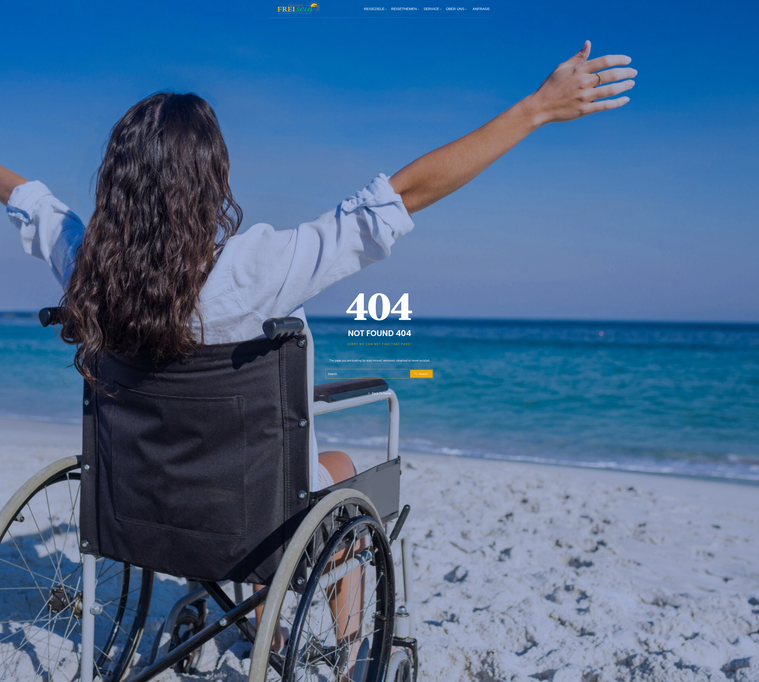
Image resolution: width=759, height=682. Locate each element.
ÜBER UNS (455, 9)
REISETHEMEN (404, 9)
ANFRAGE (481, 9)
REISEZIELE (374, 9)
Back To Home (381, 393)
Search (423, 374)
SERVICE (431, 9)
